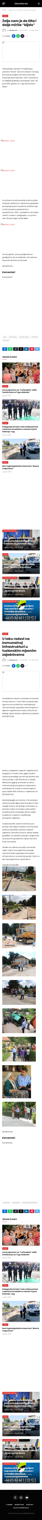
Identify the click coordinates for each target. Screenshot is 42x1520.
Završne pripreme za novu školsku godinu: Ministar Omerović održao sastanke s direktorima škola (20, 586)
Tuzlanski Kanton (9, 531)
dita (4, 337)
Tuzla (5, 16)
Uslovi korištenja (21, 1508)
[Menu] (3, 3)
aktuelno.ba (13, 30)
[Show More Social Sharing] (27, 36)
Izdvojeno (13, 337)
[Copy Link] (22, 36)
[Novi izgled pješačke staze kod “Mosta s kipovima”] (21, 449)
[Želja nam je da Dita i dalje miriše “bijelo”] (21, 51)
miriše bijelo (24, 337)
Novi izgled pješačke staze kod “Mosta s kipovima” (20, 467)
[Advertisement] (21, 113)
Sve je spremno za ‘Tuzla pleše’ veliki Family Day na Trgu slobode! (19, 391)
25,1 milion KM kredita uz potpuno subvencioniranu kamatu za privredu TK (19, 540)
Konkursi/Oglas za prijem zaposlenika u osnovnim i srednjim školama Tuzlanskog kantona (19, 610)
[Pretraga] (38, 3)
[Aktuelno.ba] (21, 3)
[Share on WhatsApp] (18, 36)
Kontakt (30, 1505)
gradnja (6, 1203)
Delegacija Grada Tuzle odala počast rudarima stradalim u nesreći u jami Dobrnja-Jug (20, 429)
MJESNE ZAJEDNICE (30, 1203)
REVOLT (6, 340)
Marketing (19, 1505)
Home (4, 10)
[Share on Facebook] (14, 36)
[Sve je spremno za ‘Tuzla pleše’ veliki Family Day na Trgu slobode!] (21, 372)
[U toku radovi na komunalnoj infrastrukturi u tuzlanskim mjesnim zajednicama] (21, 681)
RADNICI (35, 337)
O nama (9, 1505)
